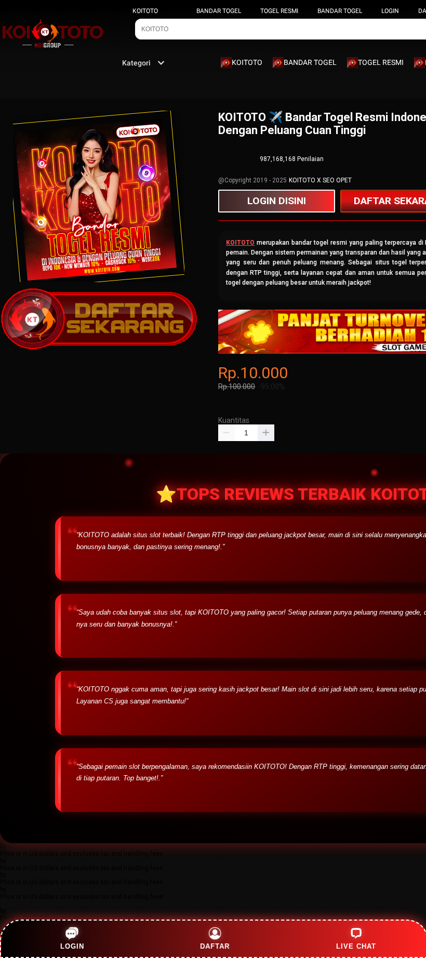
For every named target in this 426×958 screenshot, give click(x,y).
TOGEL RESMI (279, 11)
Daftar (214, 946)
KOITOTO (145, 11)
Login (72, 946)
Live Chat (356, 946)
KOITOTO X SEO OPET (320, 180)
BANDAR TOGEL (218, 11)
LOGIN (390, 11)
